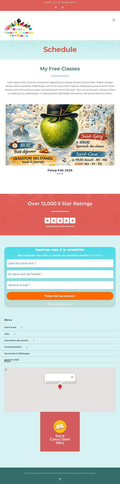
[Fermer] (72, 377)
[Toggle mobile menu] (114, 20)
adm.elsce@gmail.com (67, 2)
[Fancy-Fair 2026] (60, 134)
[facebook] (60, 479)
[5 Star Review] (60, 218)
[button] (60, 387)
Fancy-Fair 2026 (60, 170)
